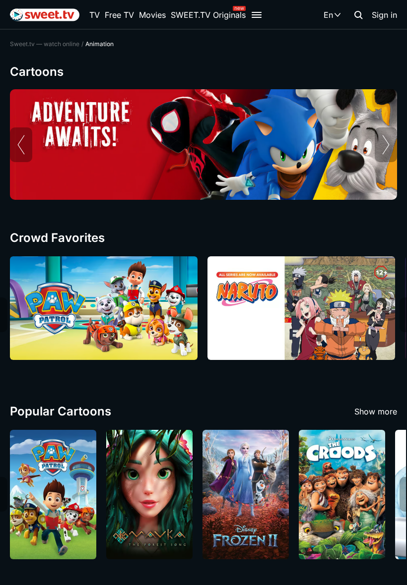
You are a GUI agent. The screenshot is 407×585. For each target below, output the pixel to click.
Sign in (384, 15)
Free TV (119, 15)
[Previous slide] (21, 144)
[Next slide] (386, 144)
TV (94, 15)
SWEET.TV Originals (208, 15)
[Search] (358, 15)
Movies (152, 15)
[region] (203, 144)
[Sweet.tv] (44, 14)
